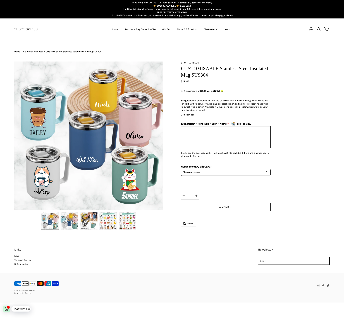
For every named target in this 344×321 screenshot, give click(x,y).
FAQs (16, 256)
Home (115, 29)
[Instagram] (318, 285)
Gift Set (166, 29)
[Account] (311, 29)
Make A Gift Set (185, 29)
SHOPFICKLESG (26, 29)
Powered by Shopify (22, 293)
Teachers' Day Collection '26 (140, 29)
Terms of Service (23, 260)
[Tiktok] (328, 285)
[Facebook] (323, 285)
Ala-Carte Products (33, 51)
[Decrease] (183, 196)
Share (190, 223)
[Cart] (327, 29)
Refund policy (21, 264)
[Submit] (326, 261)
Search (228, 29)
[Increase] (196, 196)
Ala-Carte (209, 29)
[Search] (319, 29)
